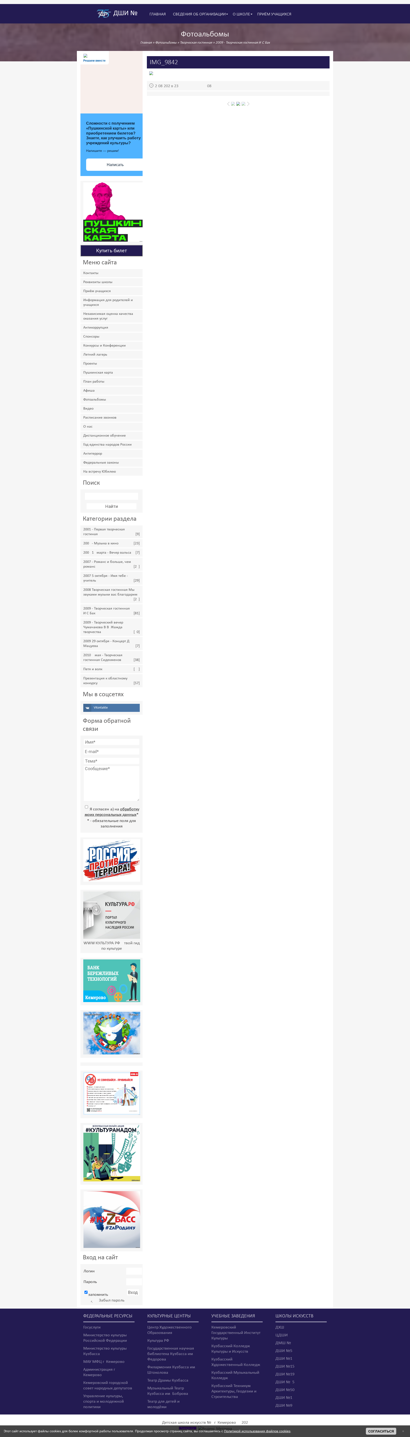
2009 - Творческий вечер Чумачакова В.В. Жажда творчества (103, 627)
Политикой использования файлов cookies (257, 1431)
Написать (115, 165)
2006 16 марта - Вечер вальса (107, 553)
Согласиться (381, 1431)
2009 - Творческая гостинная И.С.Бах (242, 43)
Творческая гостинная (196, 43)
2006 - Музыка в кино (100, 543)
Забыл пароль (111, 1300)
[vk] (111, 708)
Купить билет (111, 250)
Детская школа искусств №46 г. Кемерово (199, 1422)
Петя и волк (92, 669)
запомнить (98, 1294)
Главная (146, 43)
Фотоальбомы (166, 43)
